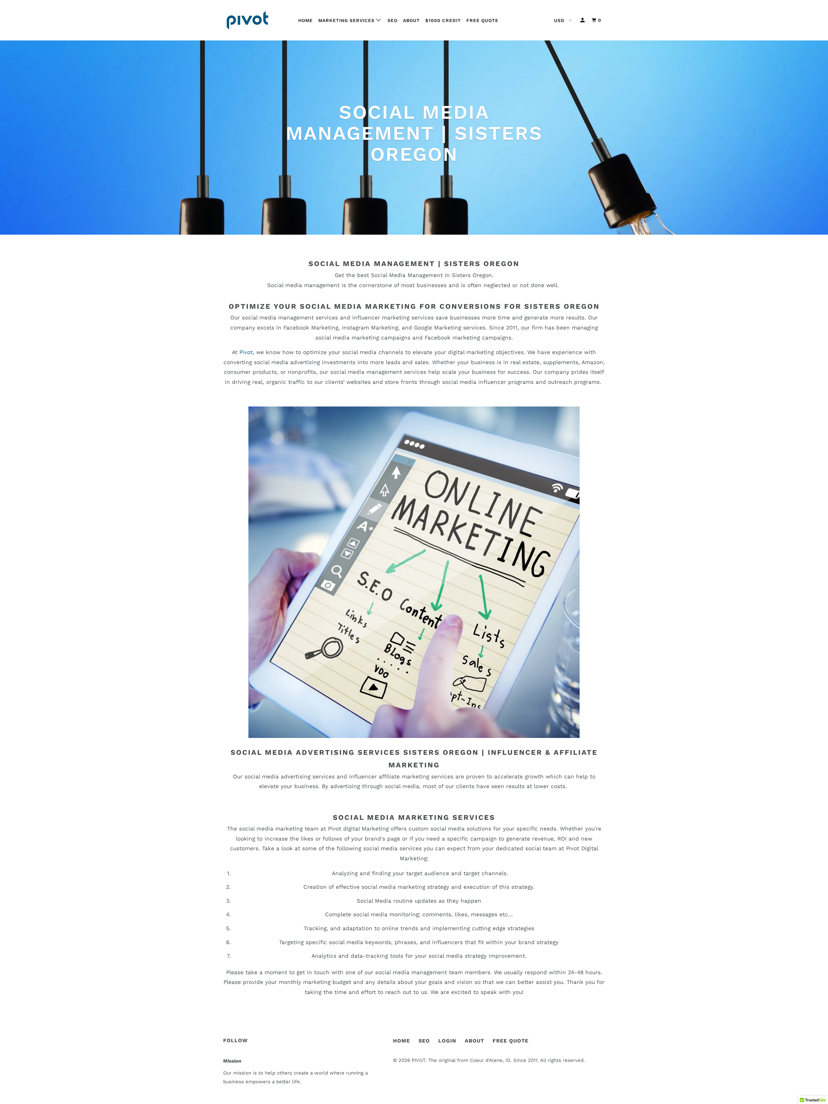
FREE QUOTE (510, 1041)
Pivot (246, 352)
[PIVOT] (256, 20)
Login (447, 1041)
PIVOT (418, 1060)
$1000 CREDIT (443, 20)
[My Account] (583, 20)
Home (305, 20)
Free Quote (482, 20)
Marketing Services (347, 20)
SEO (392, 20)
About (411, 20)
